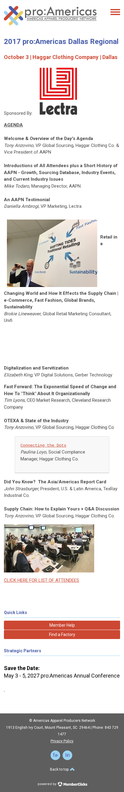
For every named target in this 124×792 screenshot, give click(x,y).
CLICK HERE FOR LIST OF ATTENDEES (41, 580)
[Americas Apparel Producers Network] (50, 27)
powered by (47, 784)
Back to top (60, 769)
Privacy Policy (62, 741)
